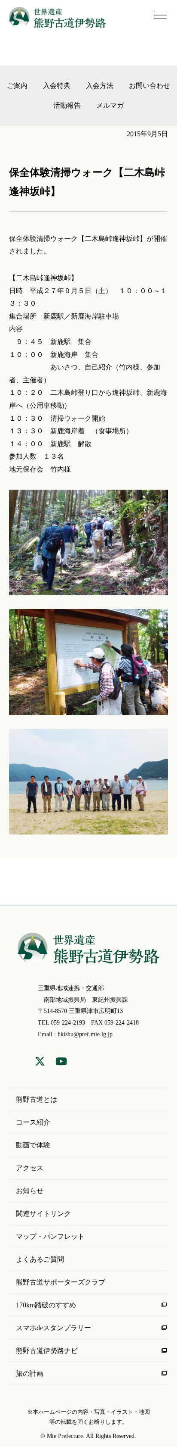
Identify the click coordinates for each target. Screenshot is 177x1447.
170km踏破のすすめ (46, 1305)
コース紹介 (33, 1122)
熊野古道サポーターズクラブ (60, 1282)
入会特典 (56, 85)
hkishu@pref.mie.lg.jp (85, 1034)
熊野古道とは (36, 1099)
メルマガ (110, 105)
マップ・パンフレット (50, 1236)
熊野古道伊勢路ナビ (47, 1350)
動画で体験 (33, 1145)
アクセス (29, 1168)
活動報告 (67, 105)
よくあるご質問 (40, 1259)
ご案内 (17, 85)
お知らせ (29, 1190)
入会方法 (99, 85)
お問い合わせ (149, 85)
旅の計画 (29, 1373)
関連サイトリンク (43, 1213)
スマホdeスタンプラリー (53, 1327)
